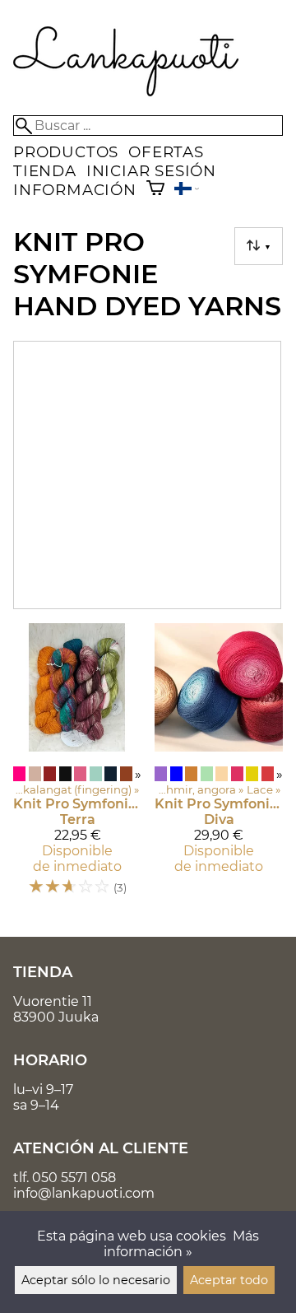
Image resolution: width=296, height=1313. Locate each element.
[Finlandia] (186, 190)
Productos (65, 151)
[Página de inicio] (126, 92)
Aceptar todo (229, 1280)
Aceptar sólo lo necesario (95, 1280)
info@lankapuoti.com (84, 1193)
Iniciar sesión (151, 170)
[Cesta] (155, 189)
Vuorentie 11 (52, 1001)
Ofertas (166, 151)
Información (74, 189)
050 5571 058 (74, 1177)
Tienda (44, 170)
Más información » (181, 1243)
